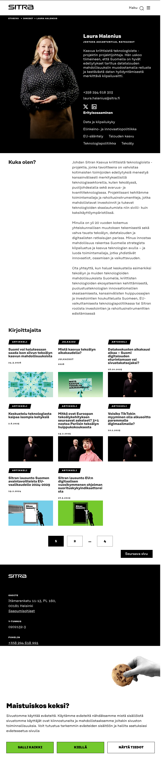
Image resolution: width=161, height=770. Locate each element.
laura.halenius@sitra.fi (101, 98)
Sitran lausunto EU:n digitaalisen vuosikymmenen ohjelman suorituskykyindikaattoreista (80, 484)
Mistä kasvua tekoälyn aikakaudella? (77, 351)
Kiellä (80, 747)
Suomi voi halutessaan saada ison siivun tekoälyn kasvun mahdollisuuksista (30, 353)
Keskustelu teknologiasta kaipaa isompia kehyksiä (29, 415)
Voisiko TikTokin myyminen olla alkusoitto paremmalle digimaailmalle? (129, 419)
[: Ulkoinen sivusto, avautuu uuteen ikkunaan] (85, 107)
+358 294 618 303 (98, 92)
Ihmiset (28, 19)
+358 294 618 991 (23, 643)
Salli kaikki (30, 747)
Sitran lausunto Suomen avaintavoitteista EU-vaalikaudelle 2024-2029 (29, 481)
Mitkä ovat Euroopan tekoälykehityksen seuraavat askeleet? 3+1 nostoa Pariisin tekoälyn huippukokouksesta (78, 420)
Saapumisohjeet (21, 611)
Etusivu (13, 19)
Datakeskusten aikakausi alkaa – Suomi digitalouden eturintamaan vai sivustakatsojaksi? (129, 356)
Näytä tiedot (131, 747)
